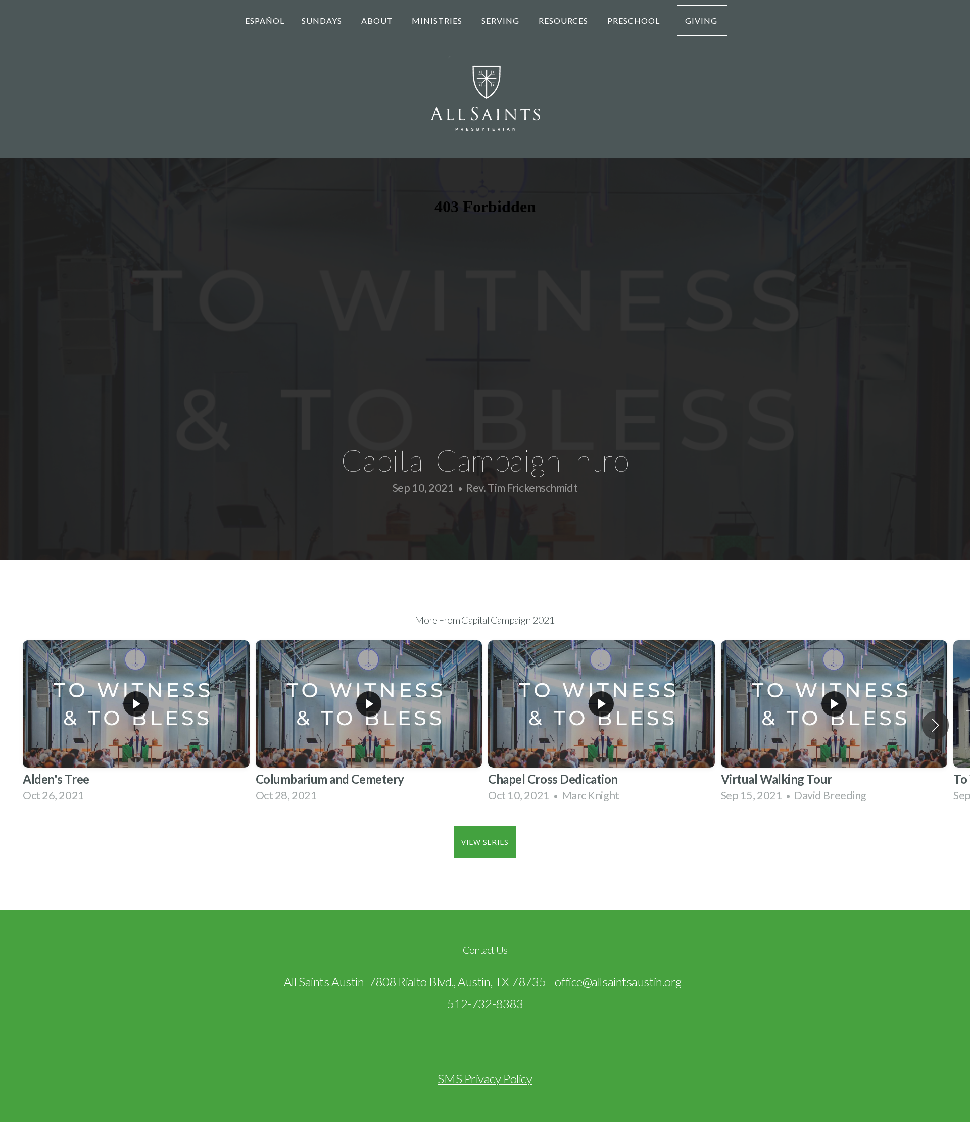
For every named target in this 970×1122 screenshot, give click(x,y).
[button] (935, 725)
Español (264, 20)
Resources (565, 20)
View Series (484, 842)
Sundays (323, 20)
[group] (136, 725)
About (378, 20)
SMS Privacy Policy (485, 1078)
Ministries (438, 20)
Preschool (633, 20)
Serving (501, 20)
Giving (702, 20)
